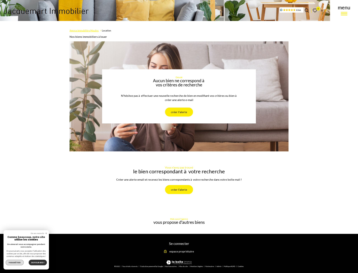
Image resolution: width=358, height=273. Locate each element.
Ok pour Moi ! (37, 262)
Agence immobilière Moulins (84, 30)
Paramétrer (15, 262)
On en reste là (37, 233)
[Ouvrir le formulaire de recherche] (307, 10)
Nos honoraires (171, 266)
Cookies (241, 266)
